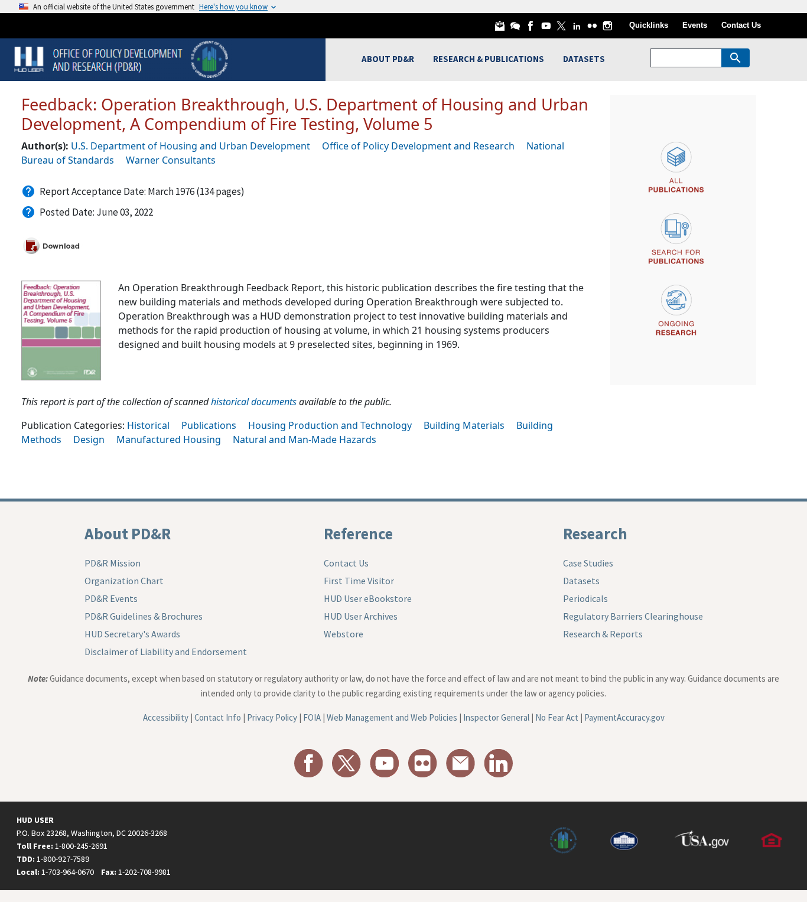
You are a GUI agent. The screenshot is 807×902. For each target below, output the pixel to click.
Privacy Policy (272, 717)
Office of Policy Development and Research (418, 145)
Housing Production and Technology (330, 425)
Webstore (343, 634)
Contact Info (217, 717)
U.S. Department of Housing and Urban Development (190, 145)
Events (694, 25)
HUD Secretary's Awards (132, 634)
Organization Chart (124, 581)
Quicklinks (648, 25)
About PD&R (127, 533)
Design (89, 439)
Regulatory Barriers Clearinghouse (633, 616)
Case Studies (588, 563)
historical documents (254, 401)
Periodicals (585, 598)
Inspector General (496, 717)
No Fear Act (556, 717)
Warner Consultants (171, 160)
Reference (358, 533)
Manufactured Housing (168, 439)
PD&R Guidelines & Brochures (143, 616)
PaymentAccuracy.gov (624, 717)
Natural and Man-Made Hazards (304, 439)
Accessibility (165, 717)
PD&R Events (111, 598)
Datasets (581, 581)
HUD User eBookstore (368, 598)
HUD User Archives (361, 616)
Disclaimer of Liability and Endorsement (165, 651)
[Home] (123, 58)
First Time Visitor (359, 581)
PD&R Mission (112, 563)
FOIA (312, 717)
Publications (208, 425)
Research (595, 533)
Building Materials (464, 425)
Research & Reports (603, 634)
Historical (148, 425)
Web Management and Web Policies (392, 717)
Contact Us (741, 25)
